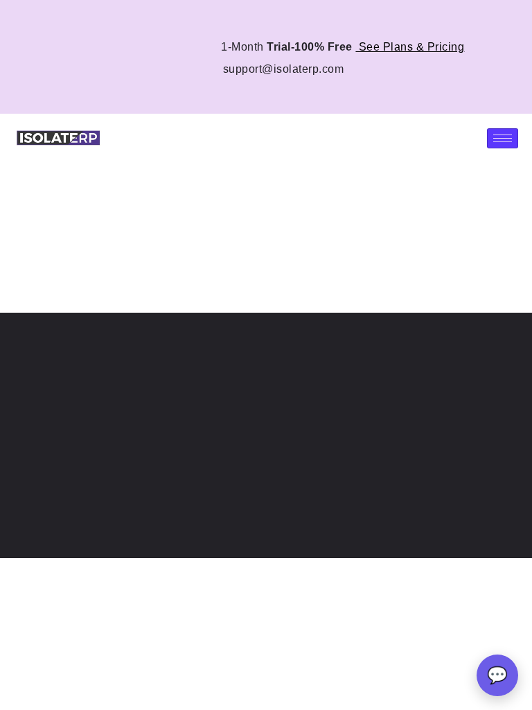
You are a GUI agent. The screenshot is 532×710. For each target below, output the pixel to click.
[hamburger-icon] (502, 138)
